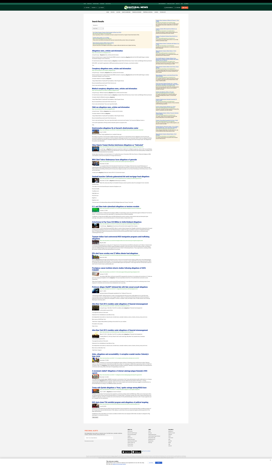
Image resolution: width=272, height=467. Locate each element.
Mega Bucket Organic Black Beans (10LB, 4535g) (166, 51)
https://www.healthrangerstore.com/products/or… (165, 38)
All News (150, 432)
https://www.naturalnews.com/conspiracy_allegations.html (103, 70)
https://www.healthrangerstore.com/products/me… (166, 53)
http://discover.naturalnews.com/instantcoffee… (102, 33)
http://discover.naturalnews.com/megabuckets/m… (166, 68)
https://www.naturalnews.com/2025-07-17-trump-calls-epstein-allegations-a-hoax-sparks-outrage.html (120, 389)
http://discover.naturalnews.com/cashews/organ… (166, 22)
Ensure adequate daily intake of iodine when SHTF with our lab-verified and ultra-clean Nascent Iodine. (167, 131)
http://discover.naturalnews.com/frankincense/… (165, 101)
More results (95, 417)
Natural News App (151, 437)
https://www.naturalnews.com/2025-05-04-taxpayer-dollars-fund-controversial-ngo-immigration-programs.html (121, 240)
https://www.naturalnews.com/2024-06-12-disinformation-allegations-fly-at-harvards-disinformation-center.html (121, 130)
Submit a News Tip (131, 442)
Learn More (151, 462)
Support (129, 436)
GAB (169, 444)
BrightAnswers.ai (162, 3)
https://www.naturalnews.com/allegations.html (101, 52)
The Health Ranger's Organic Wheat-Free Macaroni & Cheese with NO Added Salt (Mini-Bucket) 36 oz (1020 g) (167, 59)
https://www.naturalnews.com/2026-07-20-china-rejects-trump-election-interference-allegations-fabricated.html (121, 146)
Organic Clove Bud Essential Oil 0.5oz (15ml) (167, 120)
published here (124, 457)
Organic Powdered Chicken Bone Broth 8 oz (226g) (166, 36)
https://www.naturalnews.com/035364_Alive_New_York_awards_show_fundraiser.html (116, 332)
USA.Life (170, 445)
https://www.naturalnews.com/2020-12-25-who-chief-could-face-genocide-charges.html (117, 161)
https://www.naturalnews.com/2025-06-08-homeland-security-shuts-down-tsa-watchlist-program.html (120, 404)
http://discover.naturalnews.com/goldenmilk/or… (165, 31)
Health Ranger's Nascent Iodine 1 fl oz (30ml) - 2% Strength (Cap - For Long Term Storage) (167, 127)
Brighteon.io (170, 431)
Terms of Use (130, 445)
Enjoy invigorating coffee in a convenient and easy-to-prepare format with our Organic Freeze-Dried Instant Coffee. (116, 34)
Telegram (170, 434)
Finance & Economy (136, 12)
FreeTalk (170, 441)
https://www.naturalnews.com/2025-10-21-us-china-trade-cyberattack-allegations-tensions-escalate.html (120, 208)
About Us (177, 3)
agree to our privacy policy (119, 464)
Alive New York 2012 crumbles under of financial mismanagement (120, 304)
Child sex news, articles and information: (111, 107)
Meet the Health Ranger (132, 432)
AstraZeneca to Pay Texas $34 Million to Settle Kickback (117, 222)
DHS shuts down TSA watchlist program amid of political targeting (120, 402)
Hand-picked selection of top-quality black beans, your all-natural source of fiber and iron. (167, 55)
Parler (169, 436)
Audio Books (108, 3)
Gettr (169, 439)
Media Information (131, 439)
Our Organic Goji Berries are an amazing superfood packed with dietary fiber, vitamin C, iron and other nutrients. (166, 95)
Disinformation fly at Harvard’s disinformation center (115, 128)
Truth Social (170, 437)
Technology (163, 12)
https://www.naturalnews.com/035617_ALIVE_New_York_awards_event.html (114, 305)
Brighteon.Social (171, 432)
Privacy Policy (130, 444)
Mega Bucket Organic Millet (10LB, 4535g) (103, 43)
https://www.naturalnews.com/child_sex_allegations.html (103, 109)
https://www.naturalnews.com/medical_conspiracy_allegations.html (105, 90)
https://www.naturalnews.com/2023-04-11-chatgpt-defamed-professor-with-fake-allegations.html (119, 288)
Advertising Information (132, 441)
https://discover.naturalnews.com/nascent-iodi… (165, 128)
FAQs (182, 3)
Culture (118, 12)
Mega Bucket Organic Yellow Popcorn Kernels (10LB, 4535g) (167, 113)
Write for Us (130, 437)
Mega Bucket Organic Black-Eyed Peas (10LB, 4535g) (167, 67)
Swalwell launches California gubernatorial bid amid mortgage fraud (120, 176)
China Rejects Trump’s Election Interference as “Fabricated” (117, 145)
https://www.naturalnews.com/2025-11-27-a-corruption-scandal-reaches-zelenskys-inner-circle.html (119, 358)
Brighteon (89, 3)
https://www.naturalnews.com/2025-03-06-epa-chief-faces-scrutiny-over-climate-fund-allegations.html (120, 255)
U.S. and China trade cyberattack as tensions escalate (115, 206)
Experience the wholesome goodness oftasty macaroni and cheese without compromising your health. (167, 63)
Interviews (102, 3)
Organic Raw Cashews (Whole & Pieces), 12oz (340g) (167, 21)
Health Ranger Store (152, 434)
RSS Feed (150, 442)
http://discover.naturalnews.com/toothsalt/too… (165, 45)
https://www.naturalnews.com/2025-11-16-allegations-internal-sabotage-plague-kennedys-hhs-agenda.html (121, 374)
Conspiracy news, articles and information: (111, 68)
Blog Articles (150, 441)
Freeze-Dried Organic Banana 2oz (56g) (165, 106)
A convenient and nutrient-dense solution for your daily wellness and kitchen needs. (167, 40)
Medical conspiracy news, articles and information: (114, 89)
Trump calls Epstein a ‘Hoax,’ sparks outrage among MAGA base (119, 388)
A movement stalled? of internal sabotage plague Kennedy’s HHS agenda (119, 372)
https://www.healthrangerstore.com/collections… (102, 38)
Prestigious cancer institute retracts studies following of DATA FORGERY (119, 269)
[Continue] (111, 437)
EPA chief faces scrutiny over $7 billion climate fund (115, 253)
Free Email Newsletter (132, 434)
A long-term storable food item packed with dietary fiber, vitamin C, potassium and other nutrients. (167, 110)
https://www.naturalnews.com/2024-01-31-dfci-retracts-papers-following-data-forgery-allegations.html (120, 271)
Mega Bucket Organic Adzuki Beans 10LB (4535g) (166, 134)
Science (156, 12)
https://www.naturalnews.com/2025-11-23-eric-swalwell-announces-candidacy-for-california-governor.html (120, 178)
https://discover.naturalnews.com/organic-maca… (166, 61)
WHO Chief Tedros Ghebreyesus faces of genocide (114, 160)
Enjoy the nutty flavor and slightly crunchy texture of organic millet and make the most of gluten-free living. (114, 45)
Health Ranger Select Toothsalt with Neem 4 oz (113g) (167, 44)
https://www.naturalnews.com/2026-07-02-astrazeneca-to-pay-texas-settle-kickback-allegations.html (119, 223)
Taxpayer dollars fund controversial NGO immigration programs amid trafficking (120, 238)
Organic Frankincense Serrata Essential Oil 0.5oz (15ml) (166, 100)
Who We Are (130, 431)
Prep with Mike (96, 3)
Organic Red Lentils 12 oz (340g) (101, 37)
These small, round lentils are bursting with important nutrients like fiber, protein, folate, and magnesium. (114, 40)
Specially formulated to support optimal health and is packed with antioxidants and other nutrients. (167, 33)
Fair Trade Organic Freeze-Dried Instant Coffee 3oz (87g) (107, 32)
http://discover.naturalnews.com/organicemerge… (166, 85)
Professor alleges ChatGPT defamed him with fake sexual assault (120, 287)
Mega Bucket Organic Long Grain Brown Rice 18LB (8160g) (167, 75)
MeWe (169, 442)
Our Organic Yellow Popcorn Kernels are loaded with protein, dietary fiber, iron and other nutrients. (166, 117)
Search (187, 3)
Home (85, 3)
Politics (112, 12)
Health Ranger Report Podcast (154, 436)
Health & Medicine (126, 12)
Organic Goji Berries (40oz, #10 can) (165, 92)
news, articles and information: (107, 51)
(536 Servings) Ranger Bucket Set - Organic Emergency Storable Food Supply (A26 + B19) (167, 84)
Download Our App (170, 3)
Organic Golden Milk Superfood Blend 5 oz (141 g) (166, 29)
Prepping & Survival (148, 12)
